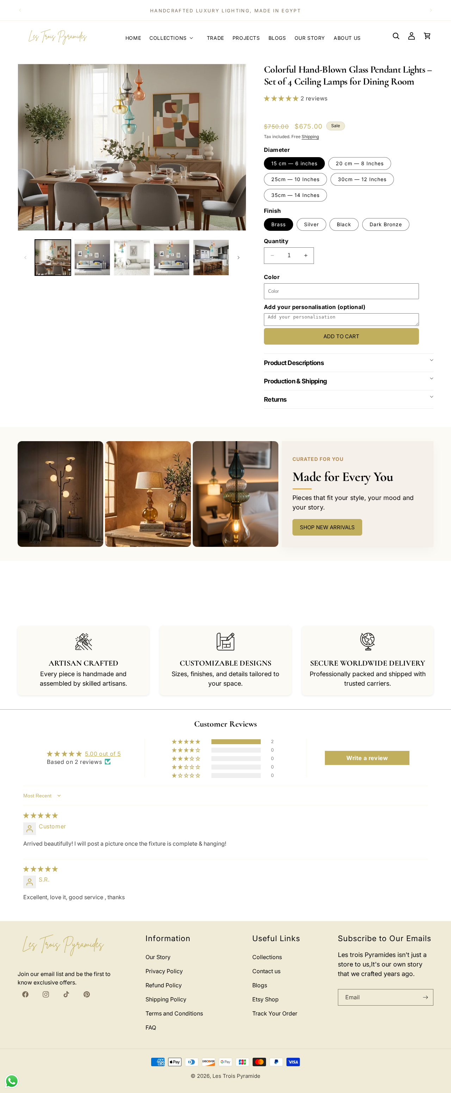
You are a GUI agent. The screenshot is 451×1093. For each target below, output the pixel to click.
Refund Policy (164, 985)
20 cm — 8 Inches (360, 163)
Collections (267, 957)
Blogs (259, 985)
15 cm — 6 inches (294, 163)
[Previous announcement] (20, 10)
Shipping (310, 136)
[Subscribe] (425, 997)
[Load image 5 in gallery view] (211, 258)
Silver (311, 224)
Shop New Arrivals (327, 527)
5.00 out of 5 (103, 753)
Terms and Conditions (174, 1013)
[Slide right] (238, 257)
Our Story (158, 957)
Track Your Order (274, 1013)
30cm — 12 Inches (362, 179)
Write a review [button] (367, 757)
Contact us (266, 971)
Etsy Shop (265, 999)
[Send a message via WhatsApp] (12, 1081)
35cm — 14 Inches (295, 195)
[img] (40, 815)
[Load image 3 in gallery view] (132, 258)
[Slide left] (25, 257)
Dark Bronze (386, 224)
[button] (174, 36)
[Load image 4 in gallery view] (172, 258)
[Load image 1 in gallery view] (53, 258)
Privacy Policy (164, 971)
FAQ (151, 1027)
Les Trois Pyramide (236, 1076)
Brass (278, 224)
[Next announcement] (431, 10)
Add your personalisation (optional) (314, 306)
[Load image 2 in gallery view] (92, 258)
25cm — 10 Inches (295, 179)
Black (344, 224)
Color (271, 276)
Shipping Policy (166, 999)
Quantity (276, 241)
